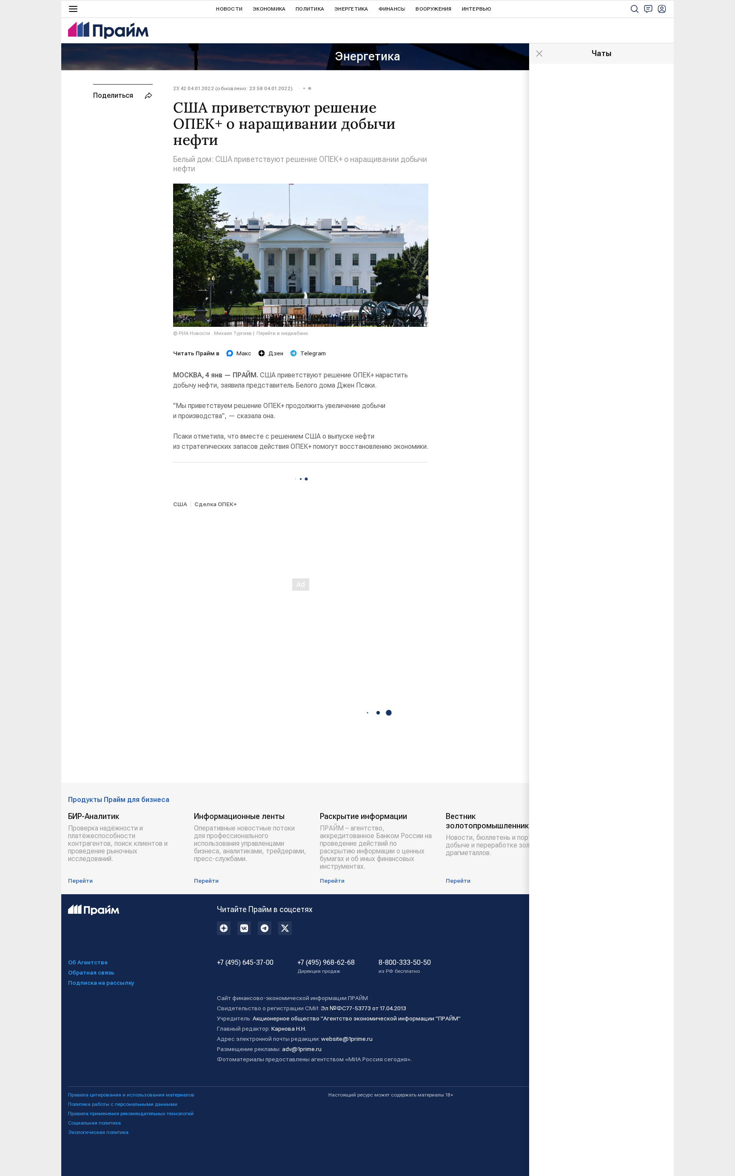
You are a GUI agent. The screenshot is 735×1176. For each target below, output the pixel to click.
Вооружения (433, 9)
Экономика (269, 9)
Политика (310, 9)
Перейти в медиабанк (282, 333)
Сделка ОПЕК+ (215, 504)
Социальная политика (94, 1123)
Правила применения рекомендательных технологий (131, 1113)
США (180, 504)
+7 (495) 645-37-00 (245, 962)
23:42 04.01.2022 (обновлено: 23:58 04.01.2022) (233, 88)
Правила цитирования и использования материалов (131, 1095)
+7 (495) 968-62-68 (326, 966)
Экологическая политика (98, 1132)
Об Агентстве (88, 962)
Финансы (392, 9)
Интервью (477, 9)
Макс (243, 353)
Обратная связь (91, 972)
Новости (229, 9)
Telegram (313, 353)
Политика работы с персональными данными (122, 1104)
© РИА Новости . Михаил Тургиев (212, 333)
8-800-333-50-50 (405, 966)
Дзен (275, 353)
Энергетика (351, 9)
